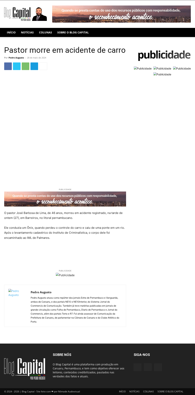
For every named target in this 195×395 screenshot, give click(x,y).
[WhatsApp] (25, 66)
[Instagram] (148, 367)
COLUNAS (45, 32)
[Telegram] (34, 66)
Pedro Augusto (16, 57)
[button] (186, 33)
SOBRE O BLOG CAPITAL (73, 32)
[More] (43, 66)
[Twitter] (17, 66)
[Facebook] (8, 66)
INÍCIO (11, 32)
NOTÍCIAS (27, 32)
